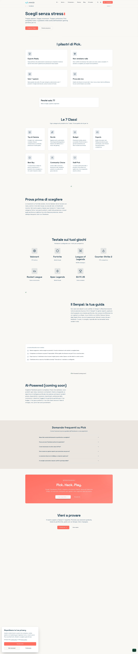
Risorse (79, 2)
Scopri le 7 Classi (32, 28)
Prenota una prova (46, 28)
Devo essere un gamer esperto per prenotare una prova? (54, 451)
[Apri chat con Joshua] (134, 650)
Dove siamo (75, 527)
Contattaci (109, 2)
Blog (84, 2)
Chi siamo (90, 2)
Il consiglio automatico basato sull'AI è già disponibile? (54, 460)
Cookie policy (13, 639)
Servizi (62, 2)
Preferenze (28, 648)
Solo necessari (12, 648)
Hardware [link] (31, 6)
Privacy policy (24, 639)
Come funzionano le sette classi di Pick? (50, 446)
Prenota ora (62, 527)
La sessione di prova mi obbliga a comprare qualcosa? (53, 456)
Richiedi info (77, 497)
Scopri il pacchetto (62, 497)
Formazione (71, 2)
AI (56, 2)
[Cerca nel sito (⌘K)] (97, 2)
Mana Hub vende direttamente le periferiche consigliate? (54, 437)
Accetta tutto (20, 643)
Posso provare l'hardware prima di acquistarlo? (51, 442)
